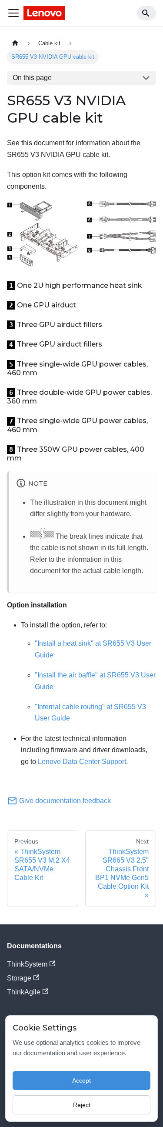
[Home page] (15, 43)
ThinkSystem (27, 964)
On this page (32, 77)
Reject (81, 1104)
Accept (81, 1080)
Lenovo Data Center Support (82, 761)
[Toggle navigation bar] (13, 13)
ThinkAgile (23, 992)
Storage (19, 978)
